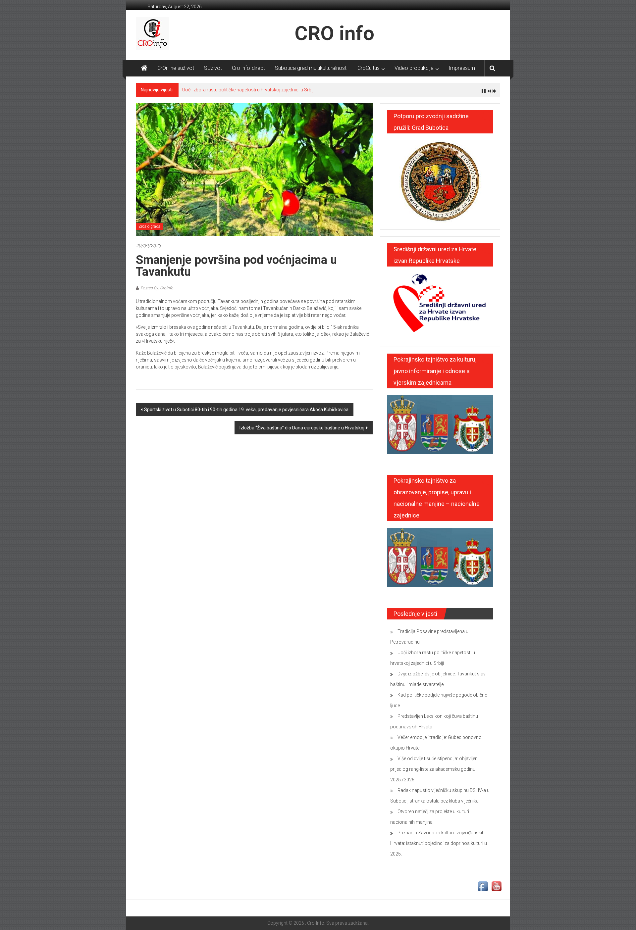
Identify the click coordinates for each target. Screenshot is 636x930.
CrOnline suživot (175, 68)
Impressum (462, 68)
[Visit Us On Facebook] (483, 886)
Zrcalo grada (149, 226)
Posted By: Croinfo (156, 288)
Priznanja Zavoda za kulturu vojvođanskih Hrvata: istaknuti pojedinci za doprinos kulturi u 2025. (438, 843)
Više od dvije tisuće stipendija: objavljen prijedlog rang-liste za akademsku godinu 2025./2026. (434, 769)
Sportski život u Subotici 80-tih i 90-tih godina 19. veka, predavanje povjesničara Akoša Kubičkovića (246, 409)
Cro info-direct (248, 68)
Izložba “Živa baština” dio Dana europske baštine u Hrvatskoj (301, 427)
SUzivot (213, 68)
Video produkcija (414, 68)
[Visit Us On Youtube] (496, 886)
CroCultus (368, 68)
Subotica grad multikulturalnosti (311, 68)
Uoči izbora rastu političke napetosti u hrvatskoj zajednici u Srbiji (248, 89)
